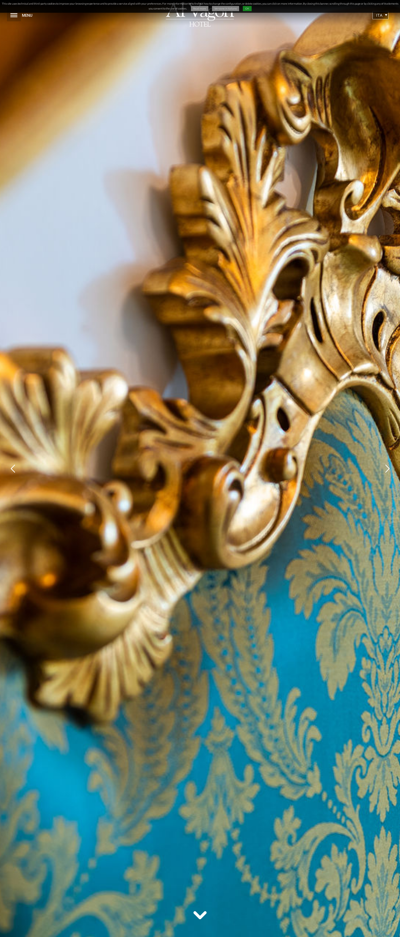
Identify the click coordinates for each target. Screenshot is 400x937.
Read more (199, 8)
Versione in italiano (225, 8)
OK (247, 8)
